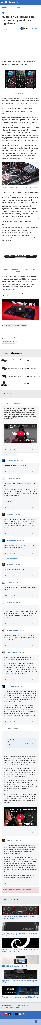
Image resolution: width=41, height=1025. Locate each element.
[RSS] (20, 1014)
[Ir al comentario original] (8, 739)
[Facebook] (13, 1014)
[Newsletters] (23, 1014)
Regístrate (6, 889)
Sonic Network (16, 1005)
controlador (16, 325)
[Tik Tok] (9, 1014)
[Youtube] (5, 1014)
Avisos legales (10, 1007)
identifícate (14, 889)
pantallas (8, 325)
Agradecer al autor (9, 341)
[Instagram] (2, 1014)
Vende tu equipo (26, 1005)
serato (24, 325)
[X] (16, 1014)
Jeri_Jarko (13, 27)
